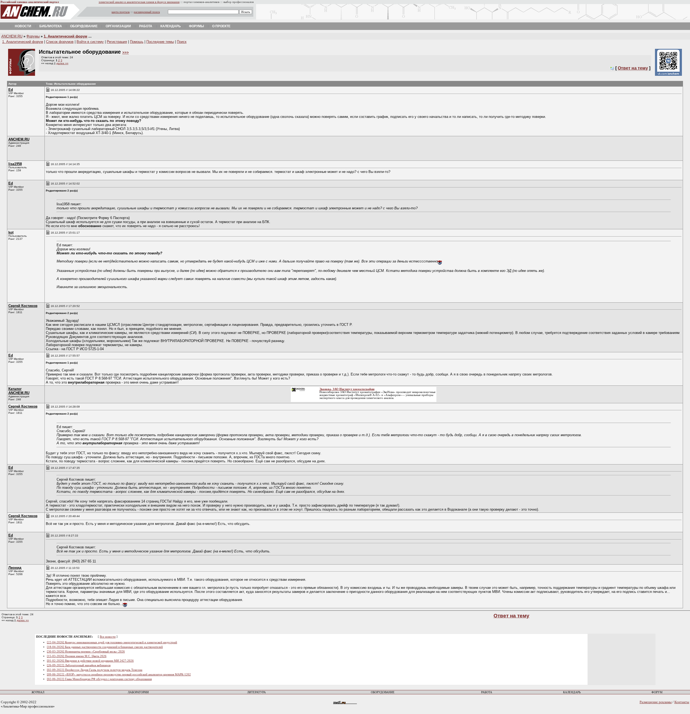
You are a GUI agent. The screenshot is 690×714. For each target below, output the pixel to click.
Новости (23, 26)
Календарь (170, 26)
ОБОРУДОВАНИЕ (383, 692)
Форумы (196, 26)
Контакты (681, 702)
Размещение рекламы (656, 702)
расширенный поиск (147, 12)
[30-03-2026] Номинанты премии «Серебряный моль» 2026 (86, 651)
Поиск (182, 42)
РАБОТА (486, 692)
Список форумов (60, 42)
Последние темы (160, 42)
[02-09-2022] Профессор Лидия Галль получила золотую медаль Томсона (94, 669)
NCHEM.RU (11, 36)
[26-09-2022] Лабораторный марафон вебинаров (79, 665)
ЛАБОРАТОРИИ (138, 692)
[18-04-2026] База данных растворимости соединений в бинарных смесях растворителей (105, 646)
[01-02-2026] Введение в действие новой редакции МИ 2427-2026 (90, 660)
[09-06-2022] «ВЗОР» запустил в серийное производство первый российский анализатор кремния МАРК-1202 (119, 674)
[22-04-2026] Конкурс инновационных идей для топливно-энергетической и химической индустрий (112, 642)
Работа (145, 26)
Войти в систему (90, 42)
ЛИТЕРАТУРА (256, 692)
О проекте (221, 26)
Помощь (136, 42)
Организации (118, 26)
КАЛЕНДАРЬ (572, 692)
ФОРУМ (657, 692)
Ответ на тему (633, 68)
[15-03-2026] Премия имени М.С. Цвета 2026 (76, 656)
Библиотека (50, 26)
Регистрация (117, 42)
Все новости (108, 636)
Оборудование (84, 26)
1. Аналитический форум (65, 36)
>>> (125, 52)
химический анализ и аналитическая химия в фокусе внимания (139, 2)
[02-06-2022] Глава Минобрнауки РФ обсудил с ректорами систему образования (99, 679)
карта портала (121, 12)
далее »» (62, 63)
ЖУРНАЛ (38, 692)
